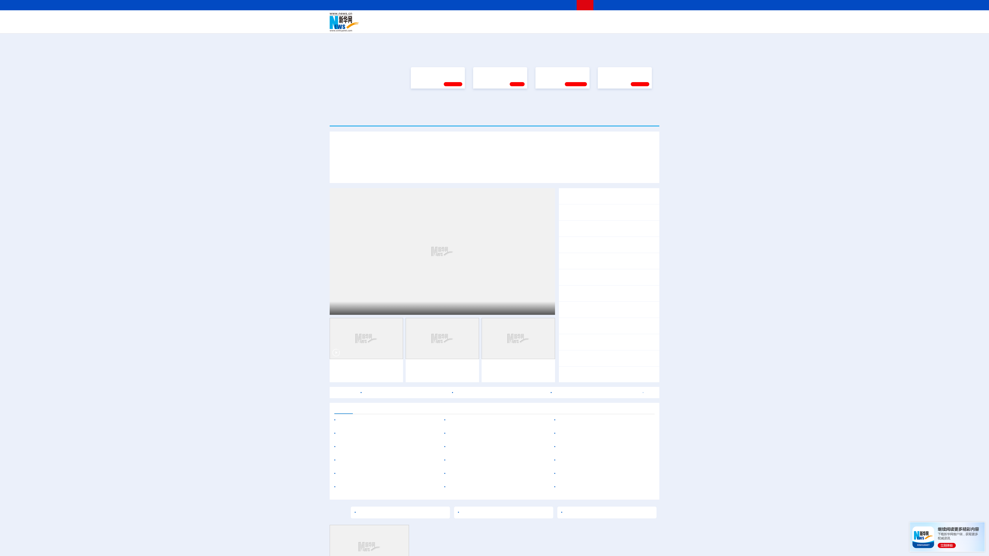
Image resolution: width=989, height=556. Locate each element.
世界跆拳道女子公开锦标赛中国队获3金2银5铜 (491, 529)
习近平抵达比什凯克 (357, 391)
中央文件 (649, 18)
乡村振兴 (490, 26)
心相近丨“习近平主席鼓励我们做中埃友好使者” (603, 311)
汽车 (411, 26)
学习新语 (640, 212)
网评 (464, 18)
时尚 (576, 26)
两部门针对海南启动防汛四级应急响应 (609, 438)
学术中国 (474, 26)
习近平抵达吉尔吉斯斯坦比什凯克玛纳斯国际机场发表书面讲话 (397, 256)
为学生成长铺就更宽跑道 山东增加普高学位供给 (382, 529)
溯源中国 (514, 26)
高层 (421, 18)
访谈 (601, 18)
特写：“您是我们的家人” (518, 256)
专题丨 (567, 292)
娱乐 (568, 26)
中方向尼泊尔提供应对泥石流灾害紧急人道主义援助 (605, 503)
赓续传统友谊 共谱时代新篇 (435, 200)
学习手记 (453, 212)
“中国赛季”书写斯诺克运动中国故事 (517, 449)
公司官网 (369, 22)
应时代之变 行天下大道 (616, 256)
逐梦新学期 (609, 200)
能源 (543, 26)
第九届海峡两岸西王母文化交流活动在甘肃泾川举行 (495, 516)
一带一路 (605, 26)
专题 (645, 256)
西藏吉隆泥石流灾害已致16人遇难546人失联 (614, 389)
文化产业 (648, 26)
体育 (557, 18)
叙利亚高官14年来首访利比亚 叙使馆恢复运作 (597, 475)
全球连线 (511, 18)
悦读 (585, 26)
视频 (610, 18)
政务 (627, 18)
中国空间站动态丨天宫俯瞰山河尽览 (442, 449)
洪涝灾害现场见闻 (586, 444)
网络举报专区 (650, 5)
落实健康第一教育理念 (556, 200)
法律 (636, 18)
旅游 (534, 26)
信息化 (445, 26)
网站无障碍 (563, 5)
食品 (419, 26)
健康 (584, 18)
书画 (575, 18)
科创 (540, 18)
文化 (566, 18)
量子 (549, 18)
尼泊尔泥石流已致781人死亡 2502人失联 (595, 509)
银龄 (502, 26)
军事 (592, 18)
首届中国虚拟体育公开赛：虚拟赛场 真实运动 (490, 543)
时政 (430, 18)
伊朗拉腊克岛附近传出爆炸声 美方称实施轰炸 (406, 475)
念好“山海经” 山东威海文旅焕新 (623, 425)
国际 (447, 18)
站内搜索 (629, 5)
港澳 (473, 18)
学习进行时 (407, 18)
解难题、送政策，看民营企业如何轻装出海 (600, 376)
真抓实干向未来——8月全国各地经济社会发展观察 (607, 344)
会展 (551, 26)
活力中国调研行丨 (577, 425)
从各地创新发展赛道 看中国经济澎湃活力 (599, 360)
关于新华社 (447, 5)
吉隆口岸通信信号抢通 (582, 396)
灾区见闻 (642, 509)
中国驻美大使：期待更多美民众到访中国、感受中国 (605, 516)
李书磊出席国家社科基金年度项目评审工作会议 (381, 503)
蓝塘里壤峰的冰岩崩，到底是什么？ (594, 412)
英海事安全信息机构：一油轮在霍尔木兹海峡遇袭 (501, 475)
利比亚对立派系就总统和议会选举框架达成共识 (601, 529)
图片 (619, 18)
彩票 (559, 26)
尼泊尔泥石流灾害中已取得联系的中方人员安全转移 (608, 405)
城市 (526, 26)
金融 (402, 26)
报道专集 (640, 155)
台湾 (482, 18)
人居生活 (431, 26)
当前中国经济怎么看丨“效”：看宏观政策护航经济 (606, 327)
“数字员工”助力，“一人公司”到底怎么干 (483, 503)
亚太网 (619, 26)
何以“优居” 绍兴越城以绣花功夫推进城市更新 (379, 543)
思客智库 (495, 18)
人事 (438, 18)
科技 (531, 18)
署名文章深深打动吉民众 (567, 256)
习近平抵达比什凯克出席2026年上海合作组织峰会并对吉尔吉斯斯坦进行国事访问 (494, 242)
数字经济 (459, 26)
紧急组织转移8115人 (631, 444)
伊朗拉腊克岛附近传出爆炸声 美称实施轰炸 (613, 457)
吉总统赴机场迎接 (475, 256)
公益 (593, 26)
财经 (456, 18)
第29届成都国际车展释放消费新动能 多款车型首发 (384, 516)
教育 (523, 18)
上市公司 (633, 26)
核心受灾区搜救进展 (622, 396)
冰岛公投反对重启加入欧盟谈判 (587, 543)
